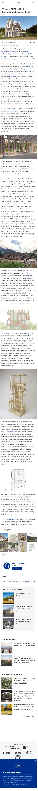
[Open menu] (2, 2)
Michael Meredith (27, 509)
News (4, 582)
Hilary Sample (14, 111)
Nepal (11, 71)
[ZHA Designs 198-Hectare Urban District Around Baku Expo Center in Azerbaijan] (6, 683)
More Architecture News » (28, 716)
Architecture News (14, 582)
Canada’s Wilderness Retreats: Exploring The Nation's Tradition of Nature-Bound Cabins (24, 660)
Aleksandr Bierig (19, 563)
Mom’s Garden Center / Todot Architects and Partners (23, 621)
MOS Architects (28, 66)
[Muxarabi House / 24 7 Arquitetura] (8, 598)
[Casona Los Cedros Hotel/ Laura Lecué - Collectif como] (8, 611)
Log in (33, 2)
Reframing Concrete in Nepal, (20, 51)
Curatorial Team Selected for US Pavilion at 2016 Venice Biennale (24, 644)
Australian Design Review (11, 519)
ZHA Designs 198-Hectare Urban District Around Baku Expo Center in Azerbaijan (24, 681)
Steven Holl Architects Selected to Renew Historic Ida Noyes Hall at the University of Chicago (24, 707)
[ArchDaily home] (18, 2)
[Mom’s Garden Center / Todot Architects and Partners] (8, 623)
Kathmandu (29, 74)
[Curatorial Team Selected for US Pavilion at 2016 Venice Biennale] (6, 647)
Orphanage (14, 76)
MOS (2, 494)
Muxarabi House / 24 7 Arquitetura (23, 594)
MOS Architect (5, 109)
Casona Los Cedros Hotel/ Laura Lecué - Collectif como (24, 608)
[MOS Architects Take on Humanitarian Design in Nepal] (13, 537)
